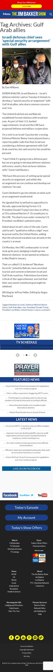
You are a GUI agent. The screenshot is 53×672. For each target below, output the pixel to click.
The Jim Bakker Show (39, 574)
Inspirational (14, 586)
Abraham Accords (17, 304)
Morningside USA (14, 602)
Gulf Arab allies (15, 307)
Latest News (26, 419)
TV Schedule (15, 546)
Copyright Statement (27, 650)
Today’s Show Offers (39, 543)
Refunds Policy (39, 608)
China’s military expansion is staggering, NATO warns (27, 393)
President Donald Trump (37, 307)
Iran (24, 307)
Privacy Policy (26, 653)
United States (27, 310)
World (13, 580)
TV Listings (14, 552)
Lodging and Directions (14, 605)
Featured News (27, 379)
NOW (14, 574)
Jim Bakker (29, 14)
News (14, 571)
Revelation (14, 589)
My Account (26, 518)
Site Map (27, 656)
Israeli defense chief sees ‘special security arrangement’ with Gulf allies (26, 40)
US (14, 577)
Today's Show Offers (26, 528)
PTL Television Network (39, 583)
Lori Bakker (39, 580)
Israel (14, 583)
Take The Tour (14, 611)
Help (40, 614)
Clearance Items (39, 546)
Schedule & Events (15, 549)
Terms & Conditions (26, 646)
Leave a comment (42, 310)
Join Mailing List (40, 611)
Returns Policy (39, 605)
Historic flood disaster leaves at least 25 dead (27, 412)
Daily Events (14, 608)
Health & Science (13, 592)
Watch (14, 540)
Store (39, 540)
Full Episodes (15, 543)
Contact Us (39, 586)
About (39, 571)
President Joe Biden (11, 310)
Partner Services (40, 602)
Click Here (26, 6)
